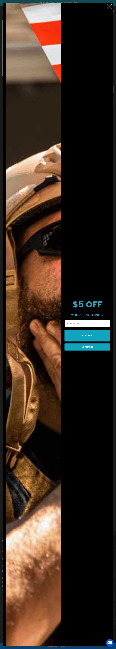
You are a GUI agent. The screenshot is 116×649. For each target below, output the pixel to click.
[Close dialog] (109, 6)
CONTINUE (87, 336)
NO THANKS (87, 347)
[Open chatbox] (110, 643)
